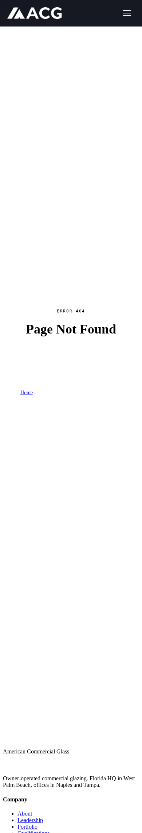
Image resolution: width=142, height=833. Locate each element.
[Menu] (127, 13)
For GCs (92, 393)
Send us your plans (95, 433)
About (24, 813)
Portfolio (47, 393)
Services (69, 393)
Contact (114, 393)
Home (26, 392)
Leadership (30, 820)
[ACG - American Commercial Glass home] (34, 13)
